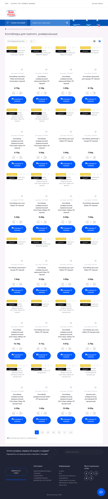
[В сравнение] (24, 47)
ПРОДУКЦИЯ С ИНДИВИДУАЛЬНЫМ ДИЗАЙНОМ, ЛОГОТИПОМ (42, 478)
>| (71, 432)
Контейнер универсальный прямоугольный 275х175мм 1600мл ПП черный (66, 207)
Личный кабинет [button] (97, 3)
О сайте (61, 471)
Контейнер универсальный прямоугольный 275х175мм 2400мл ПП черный (17, 334)
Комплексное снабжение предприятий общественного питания (67, 478)
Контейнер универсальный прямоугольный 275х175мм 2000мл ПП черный (41, 207)
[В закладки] (27, 47)
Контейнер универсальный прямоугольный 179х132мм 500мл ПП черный (42, 143)
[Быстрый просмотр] (21, 47)
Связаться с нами (16, 472)
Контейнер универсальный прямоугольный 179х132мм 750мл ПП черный (17, 143)
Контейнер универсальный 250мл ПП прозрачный (41, 396)
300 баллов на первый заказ (68, 483)
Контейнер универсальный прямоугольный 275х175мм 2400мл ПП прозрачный (66, 399)
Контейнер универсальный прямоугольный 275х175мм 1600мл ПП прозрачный (66, 334)
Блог (60, 473)
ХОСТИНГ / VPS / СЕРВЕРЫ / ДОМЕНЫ (23, 3)
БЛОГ (7, 3)
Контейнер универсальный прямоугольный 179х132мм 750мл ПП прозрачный (17, 399)
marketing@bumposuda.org (16, 479)
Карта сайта (63, 485)
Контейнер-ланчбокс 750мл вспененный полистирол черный (17, 78)
